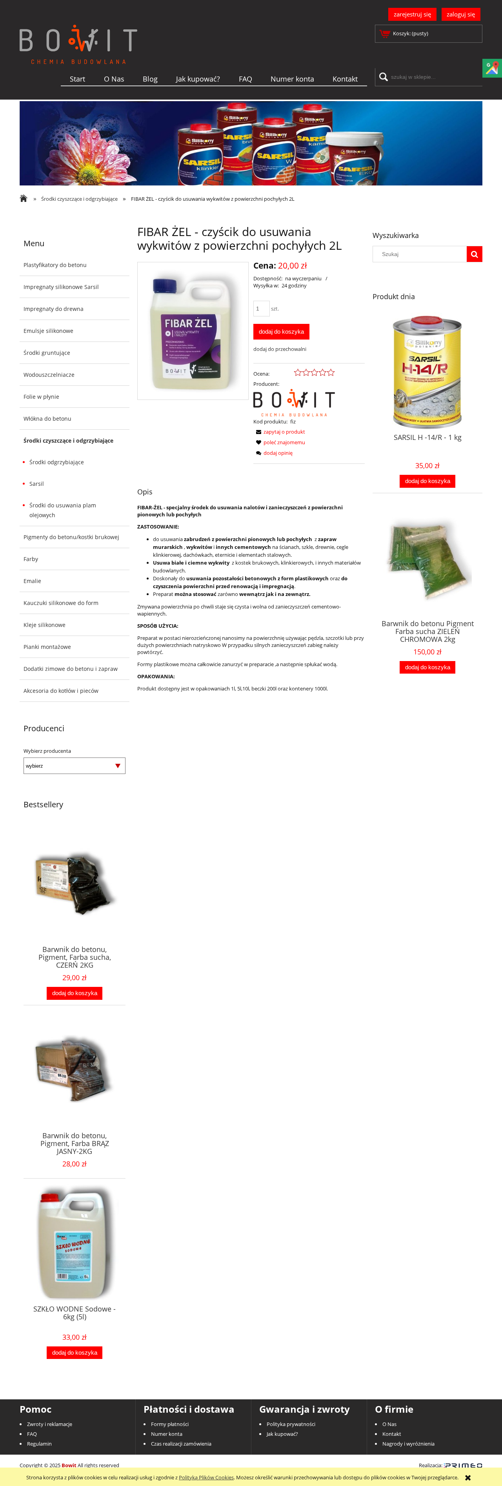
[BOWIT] (294, 401)
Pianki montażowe (47, 646)
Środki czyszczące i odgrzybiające (68, 440)
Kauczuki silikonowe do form (61, 603)
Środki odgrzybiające (56, 462)
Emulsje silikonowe (48, 330)
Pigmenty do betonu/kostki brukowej (71, 537)
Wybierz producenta (47, 751)
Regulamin (39, 1443)
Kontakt (391, 1433)
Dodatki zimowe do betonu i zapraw (71, 668)
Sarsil (36, 483)
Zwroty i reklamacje (49, 1424)
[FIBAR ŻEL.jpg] (193, 330)
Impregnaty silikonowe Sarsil (61, 287)
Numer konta (166, 1433)
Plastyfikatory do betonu (55, 265)
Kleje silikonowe (44, 625)
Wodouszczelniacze (49, 374)
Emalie (32, 581)
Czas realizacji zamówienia (181, 1443)
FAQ (32, 1433)
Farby (31, 559)
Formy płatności (170, 1424)
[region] (251, 143)
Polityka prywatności (291, 1424)
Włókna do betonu (47, 418)
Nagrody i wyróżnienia (408, 1443)
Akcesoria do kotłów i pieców (61, 690)
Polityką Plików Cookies (206, 1477)
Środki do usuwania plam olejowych (62, 510)
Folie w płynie (41, 396)
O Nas (389, 1424)
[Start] (78, 57)
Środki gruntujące (47, 352)
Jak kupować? (282, 1433)
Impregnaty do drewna (54, 308)
